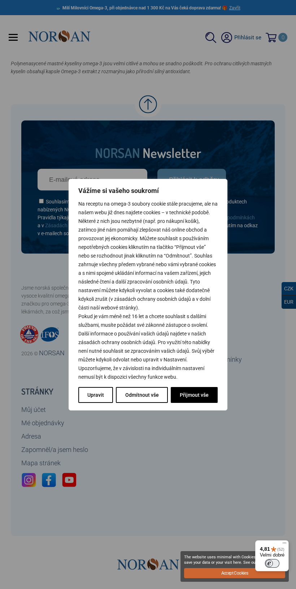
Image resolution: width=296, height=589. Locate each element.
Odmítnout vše (142, 395)
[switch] (272, 563)
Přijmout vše (194, 395)
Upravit (95, 395)
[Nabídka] (284, 544)
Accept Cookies (234, 573)
